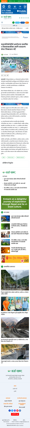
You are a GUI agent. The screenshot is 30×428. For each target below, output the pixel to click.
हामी (15, 391)
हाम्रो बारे (15, 388)
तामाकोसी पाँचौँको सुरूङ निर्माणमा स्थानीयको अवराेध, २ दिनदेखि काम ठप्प (19, 226)
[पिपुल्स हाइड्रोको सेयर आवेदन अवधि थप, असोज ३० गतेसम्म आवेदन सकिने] (15, 280)
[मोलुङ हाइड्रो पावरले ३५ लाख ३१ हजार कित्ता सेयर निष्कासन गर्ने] (15, 352)
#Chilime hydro (11, 157)
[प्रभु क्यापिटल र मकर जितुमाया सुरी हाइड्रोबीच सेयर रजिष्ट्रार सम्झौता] (15, 304)
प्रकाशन (18, 22)
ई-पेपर (23, 22)
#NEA (4, 157)
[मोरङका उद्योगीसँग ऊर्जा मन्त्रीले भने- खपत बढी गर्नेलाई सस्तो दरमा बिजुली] (5, 234)
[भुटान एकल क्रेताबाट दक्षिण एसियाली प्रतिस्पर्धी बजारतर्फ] (5, 218)
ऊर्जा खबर (6, 55)
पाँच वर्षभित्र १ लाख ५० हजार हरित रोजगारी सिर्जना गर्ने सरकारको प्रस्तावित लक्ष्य (15, 189)
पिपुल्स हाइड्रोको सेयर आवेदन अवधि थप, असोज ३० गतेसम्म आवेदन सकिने (14, 293)
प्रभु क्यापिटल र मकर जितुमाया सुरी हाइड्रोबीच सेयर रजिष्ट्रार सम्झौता (14, 313)
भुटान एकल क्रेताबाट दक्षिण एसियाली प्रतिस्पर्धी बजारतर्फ (14, 180)
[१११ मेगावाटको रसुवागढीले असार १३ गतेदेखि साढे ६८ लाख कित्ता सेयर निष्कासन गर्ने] (15, 327)
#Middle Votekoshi (20, 157)
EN (27, 22)
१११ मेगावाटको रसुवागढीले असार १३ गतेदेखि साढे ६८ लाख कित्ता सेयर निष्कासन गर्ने (14, 340)
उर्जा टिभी (14, 414)
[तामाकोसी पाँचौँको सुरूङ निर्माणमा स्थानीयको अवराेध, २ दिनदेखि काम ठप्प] (5, 226)
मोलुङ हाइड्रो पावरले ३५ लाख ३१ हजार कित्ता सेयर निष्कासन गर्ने (14, 362)
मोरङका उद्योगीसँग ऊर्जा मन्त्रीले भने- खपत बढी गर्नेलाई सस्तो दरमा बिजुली (14, 184)
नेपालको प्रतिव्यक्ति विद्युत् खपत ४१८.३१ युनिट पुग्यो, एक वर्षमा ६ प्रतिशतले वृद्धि (18, 249)
